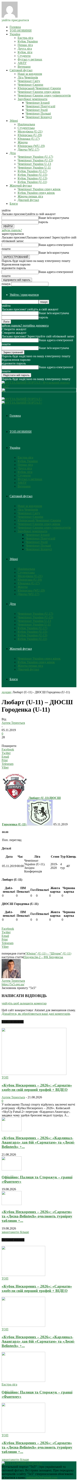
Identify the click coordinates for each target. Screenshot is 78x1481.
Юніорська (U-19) (30, 135)
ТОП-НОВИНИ (21, 30)
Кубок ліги (25, 52)
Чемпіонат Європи (30, 84)
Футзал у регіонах (30, 59)
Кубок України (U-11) (32, 182)
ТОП (5, 1077)
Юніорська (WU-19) (31, 146)
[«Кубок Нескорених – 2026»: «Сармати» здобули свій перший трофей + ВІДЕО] (34, 1074)
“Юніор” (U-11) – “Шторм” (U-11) (48, 953)
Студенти (24, 55)
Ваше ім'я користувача (54, 217)
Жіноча (23, 142)
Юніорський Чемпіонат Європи (39, 88)
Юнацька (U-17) (29, 138)
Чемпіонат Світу (29, 81)
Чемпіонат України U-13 (34, 164)
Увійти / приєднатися (24, 294)
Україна (15, 34)
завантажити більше (15, 1232)
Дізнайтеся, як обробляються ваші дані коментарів (36, 1013)
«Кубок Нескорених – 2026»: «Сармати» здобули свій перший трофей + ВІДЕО (37, 1087)
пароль (43, 222)
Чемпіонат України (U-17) (35, 156)
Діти (13, 153)
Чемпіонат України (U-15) (35, 160)
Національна (26, 124)
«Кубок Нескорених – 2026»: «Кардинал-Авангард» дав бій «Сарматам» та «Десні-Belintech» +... (38, 1142)
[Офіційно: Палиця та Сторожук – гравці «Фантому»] (12, 1169)
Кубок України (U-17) (32, 171)
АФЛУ (22, 63)
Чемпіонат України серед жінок (39, 189)
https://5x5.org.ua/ (13, 984)
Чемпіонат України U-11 (34, 167)
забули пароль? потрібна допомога (25, 325)
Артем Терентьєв (13, 722)
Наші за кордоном (30, 73)
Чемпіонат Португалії (40, 106)
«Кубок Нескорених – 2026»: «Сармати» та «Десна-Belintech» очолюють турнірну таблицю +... (37, 1216)
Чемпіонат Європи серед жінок (39, 92)
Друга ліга (25, 48)
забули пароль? (12, 230)
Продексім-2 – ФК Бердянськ (43, 957)
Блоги (14, 203)
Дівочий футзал (28, 200)
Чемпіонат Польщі (38, 113)
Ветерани (24, 66)
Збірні (14, 120)
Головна (15, 27)
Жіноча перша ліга (30, 196)
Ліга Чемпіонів (28, 77)
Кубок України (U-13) (32, 178)
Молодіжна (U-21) (30, 131)
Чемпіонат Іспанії (38, 102)
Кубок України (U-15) (32, 174)
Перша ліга (25, 45)
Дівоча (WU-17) (28, 149)
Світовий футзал (21, 70)
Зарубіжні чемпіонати (32, 99)
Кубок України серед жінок (36, 192)
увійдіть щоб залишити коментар (24, 1003)
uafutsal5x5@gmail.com (41, 1477)
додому (7, 692)
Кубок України (28, 41)
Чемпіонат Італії (37, 110)
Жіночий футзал (21, 185)
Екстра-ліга (25, 37)
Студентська (26, 128)
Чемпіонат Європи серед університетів (44, 95)
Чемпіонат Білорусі (39, 117)
